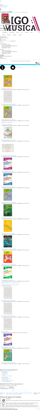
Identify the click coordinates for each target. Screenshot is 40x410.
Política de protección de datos (25, 392)
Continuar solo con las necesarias (6, 409)
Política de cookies (3, 408)
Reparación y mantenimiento (7, 375)
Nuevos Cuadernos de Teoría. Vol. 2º (8, 186)
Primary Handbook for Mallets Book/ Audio (9, 248)
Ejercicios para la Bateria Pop (7, 217)
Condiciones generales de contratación (15, 393)
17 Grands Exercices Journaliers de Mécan (9, 155)
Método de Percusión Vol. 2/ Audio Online (9, 264)
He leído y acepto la (4, 388)
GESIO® (1, 393)
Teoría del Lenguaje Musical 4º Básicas (8, 300)
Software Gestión (3, 392)
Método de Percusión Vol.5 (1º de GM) (8, 119)
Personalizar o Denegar (10, 408)
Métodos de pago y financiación (8, 380)
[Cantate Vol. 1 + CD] (5, 19)
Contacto (4, 374)
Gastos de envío (9, 392)
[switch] (3, 406)
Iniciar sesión (5, 5)
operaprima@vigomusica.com (10, 370)
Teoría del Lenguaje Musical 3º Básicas (8, 315)
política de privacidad (11, 388)
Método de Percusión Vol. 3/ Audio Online (9, 362)
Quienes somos (5, 373)
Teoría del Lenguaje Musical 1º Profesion (9, 140)
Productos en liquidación (7, 381)
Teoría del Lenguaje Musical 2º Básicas (8, 104)
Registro (1, 5)
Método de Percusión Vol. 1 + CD (7, 88)
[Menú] (5, 399)
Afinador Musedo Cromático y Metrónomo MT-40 (10, 284)
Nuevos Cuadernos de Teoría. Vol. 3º (8, 280)
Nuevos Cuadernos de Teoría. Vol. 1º (8, 171)
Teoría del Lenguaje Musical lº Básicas (8, 233)
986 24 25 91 (2, 370)
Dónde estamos (5, 372)
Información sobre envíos (7, 378)
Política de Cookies (16, 392)
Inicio (1, 12)
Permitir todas (15, 409)
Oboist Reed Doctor (5, 331)
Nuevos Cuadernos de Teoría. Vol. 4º (8, 347)
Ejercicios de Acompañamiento (7, 124)
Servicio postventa (6, 379)
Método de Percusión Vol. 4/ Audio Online (9, 202)
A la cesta (1, 42)
